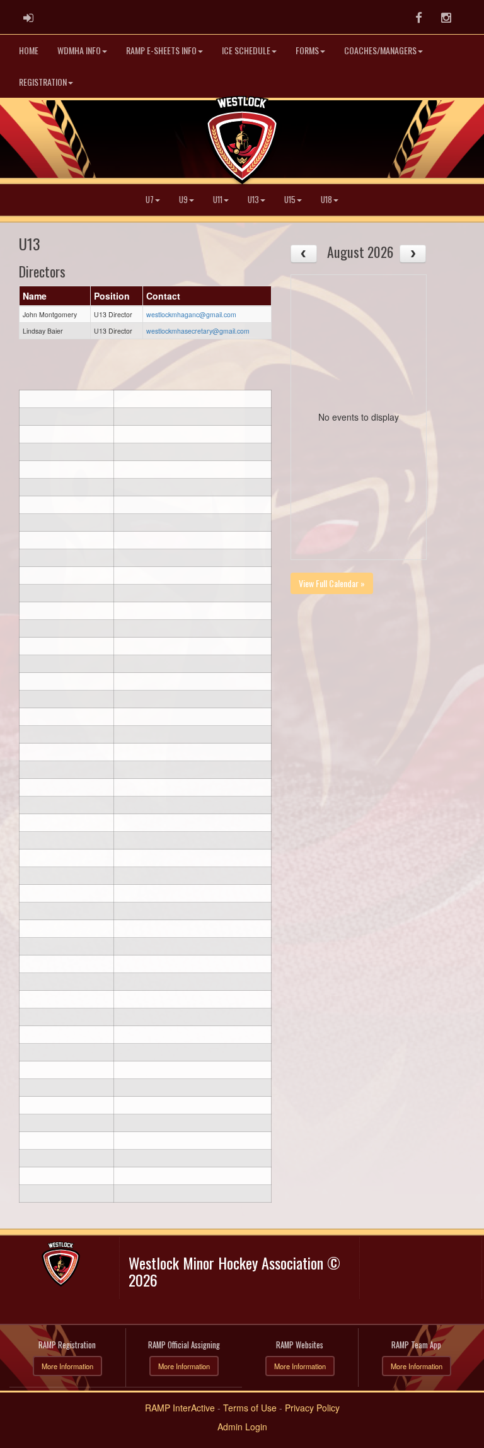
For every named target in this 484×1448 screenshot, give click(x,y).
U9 (183, 200)
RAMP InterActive (180, 1407)
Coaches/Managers (380, 50)
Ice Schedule (246, 50)
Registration (43, 81)
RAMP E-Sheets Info (161, 50)
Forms (307, 50)
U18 (326, 200)
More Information (67, 1366)
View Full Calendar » (332, 583)
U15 (290, 200)
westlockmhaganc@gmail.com (191, 314)
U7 (150, 200)
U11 (217, 200)
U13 (253, 200)
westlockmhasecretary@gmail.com (198, 331)
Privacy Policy (312, 1407)
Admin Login (242, 1426)
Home (28, 50)
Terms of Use (250, 1407)
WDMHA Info (79, 50)
